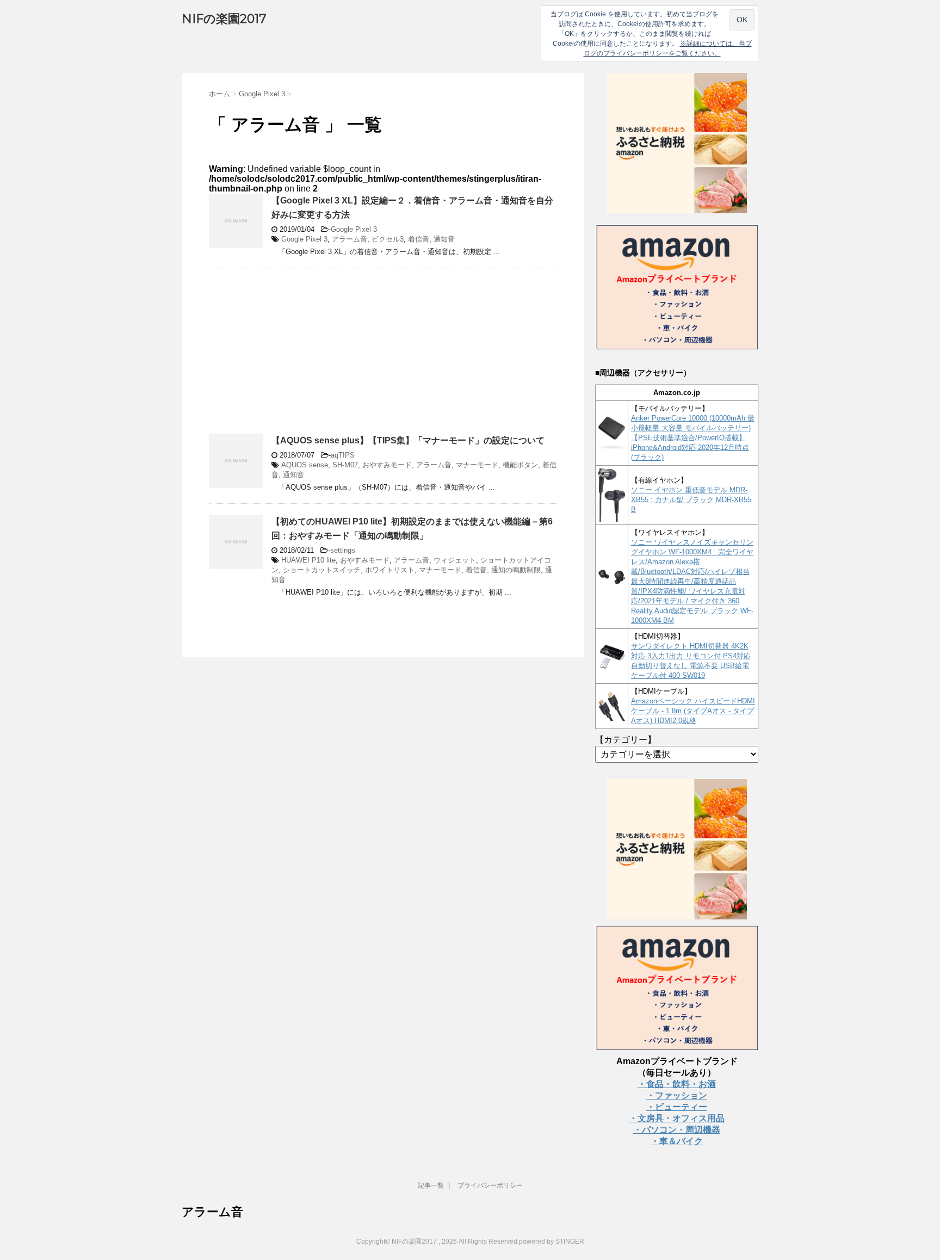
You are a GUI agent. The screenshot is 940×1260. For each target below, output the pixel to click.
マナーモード (477, 465)
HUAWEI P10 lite (308, 560)
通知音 (444, 239)
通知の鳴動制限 (516, 570)
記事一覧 (431, 1185)
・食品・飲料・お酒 (677, 1084)
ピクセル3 (388, 239)
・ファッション (676, 1095)
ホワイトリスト (390, 570)
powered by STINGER (551, 1241)
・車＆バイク (677, 1141)
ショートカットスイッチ (322, 570)
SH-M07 (345, 465)
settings (342, 550)
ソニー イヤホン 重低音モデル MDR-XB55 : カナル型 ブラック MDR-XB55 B (691, 500)
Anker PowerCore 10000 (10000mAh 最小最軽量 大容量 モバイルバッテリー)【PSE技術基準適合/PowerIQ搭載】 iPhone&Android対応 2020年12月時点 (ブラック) (693, 437)
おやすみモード (387, 465)
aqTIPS (343, 455)
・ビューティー (676, 1106)
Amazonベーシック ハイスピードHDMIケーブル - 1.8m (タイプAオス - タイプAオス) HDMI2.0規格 (693, 711)
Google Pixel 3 (354, 229)
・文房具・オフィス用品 (677, 1118)
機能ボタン (520, 465)
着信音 (418, 239)
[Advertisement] (300, 355)
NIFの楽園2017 (224, 18)
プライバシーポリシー (490, 1185)
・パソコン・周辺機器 (676, 1129)
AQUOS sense (304, 465)
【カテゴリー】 (625, 739)
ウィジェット (455, 560)
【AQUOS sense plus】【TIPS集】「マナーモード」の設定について (408, 440)
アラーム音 (349, 239)
